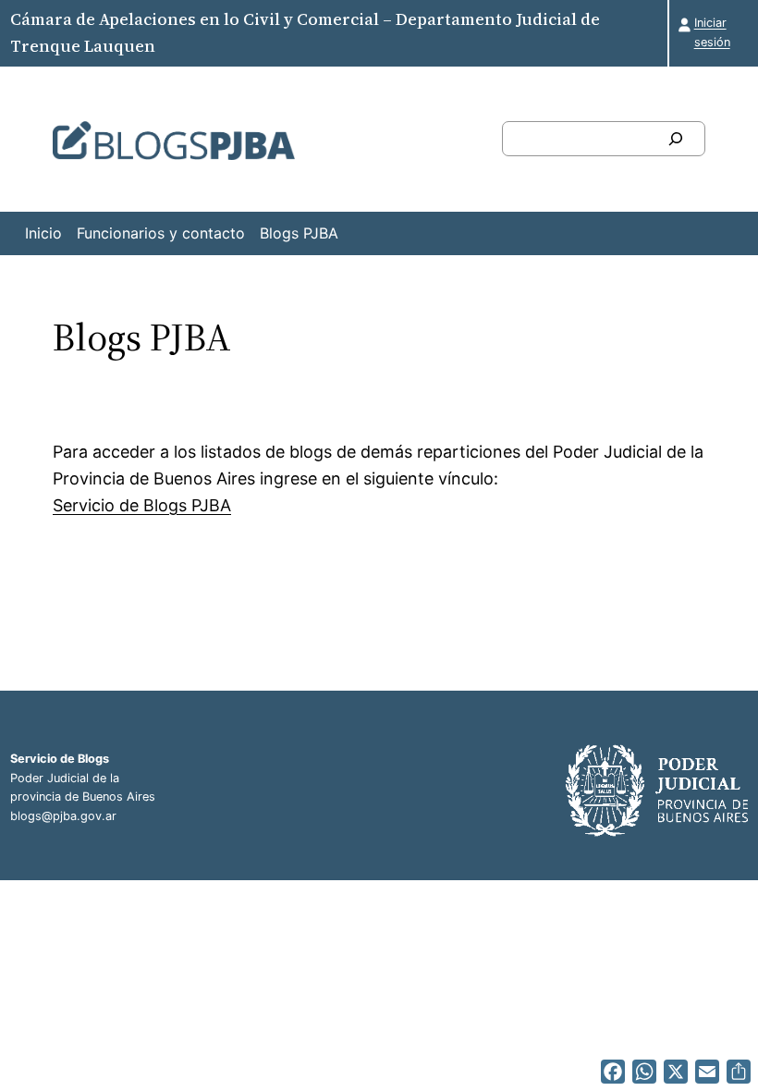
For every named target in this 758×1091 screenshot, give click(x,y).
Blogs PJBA (299, 233)
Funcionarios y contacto (161, 233)
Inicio (43, 233)
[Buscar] (676, 139)
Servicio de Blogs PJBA (142, 505)
